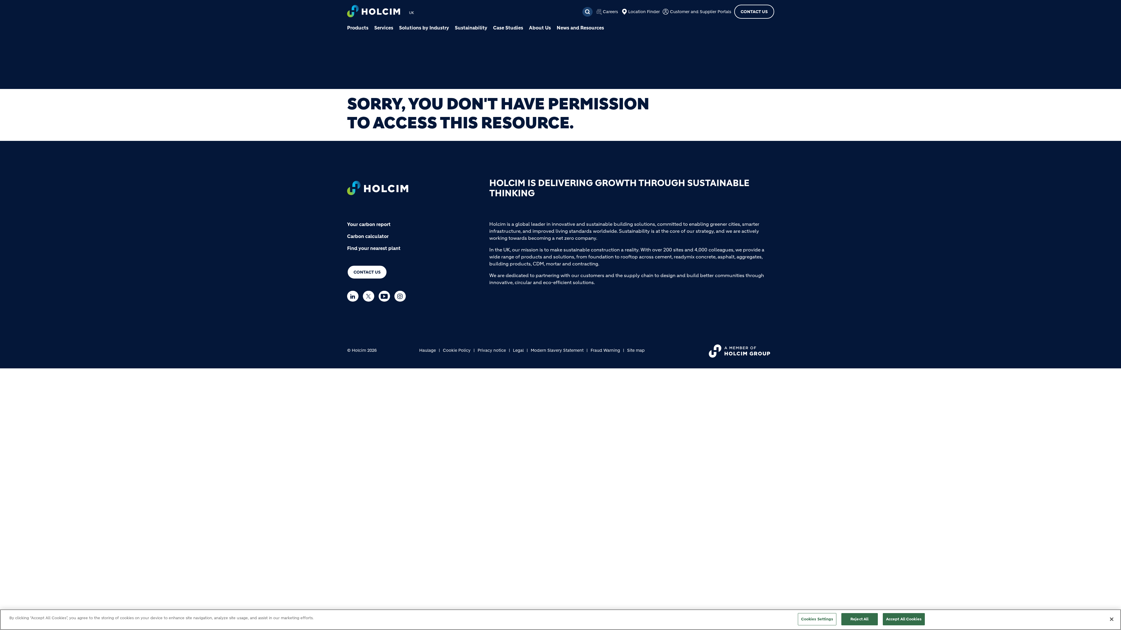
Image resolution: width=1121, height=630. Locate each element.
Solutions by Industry (424, 28)
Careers (610, 11)
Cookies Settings (817, 619)
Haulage (427, 350)
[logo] (373, 12)
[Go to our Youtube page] (386, 296)
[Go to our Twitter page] (370, 296)
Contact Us (754, 11)
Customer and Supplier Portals (700, 11)
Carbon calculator (368, 236)
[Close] (1111, 619)
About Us (540, 28)
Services (383, 28)
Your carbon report (369, 224)
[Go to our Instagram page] (401, 296)
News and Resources (580, 28)
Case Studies (508, 28)
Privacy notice (492, 350)
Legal (518, 350)
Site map (636, 350)
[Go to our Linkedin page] (354, 296)
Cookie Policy (457, 350)
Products (357, 28)
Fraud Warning (605, 350)
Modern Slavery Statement (557, 350)
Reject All (859, 619)
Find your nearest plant (374, 248)
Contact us (367, 272)
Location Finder (644, 11)
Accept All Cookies (904, 619)
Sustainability (471, 28)
